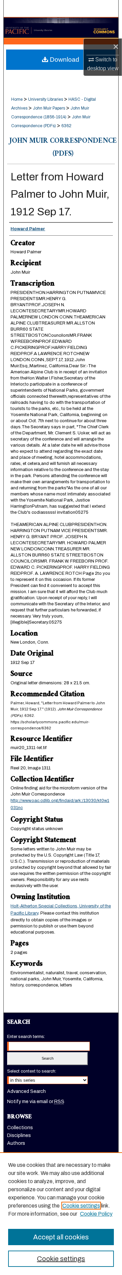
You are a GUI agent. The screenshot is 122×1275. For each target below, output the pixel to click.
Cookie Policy (96, 1214)
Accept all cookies (61, 1237)
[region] (61, 1213)
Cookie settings (81, 1206)
